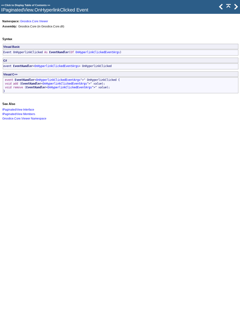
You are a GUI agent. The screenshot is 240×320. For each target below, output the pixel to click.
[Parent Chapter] (228, 8)
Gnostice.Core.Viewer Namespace (24, 118)
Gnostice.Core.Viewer (34, 21)
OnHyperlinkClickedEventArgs (97, 52)
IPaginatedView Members (18, 113)
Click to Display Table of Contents (26, 5)
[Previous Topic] (220, 8)
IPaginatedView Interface (18, 109)
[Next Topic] (235, 8)
